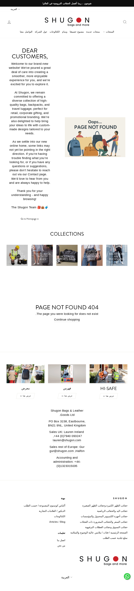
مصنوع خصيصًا (77, 31)
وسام (64, 31)
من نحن (61, 545)
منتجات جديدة (93, 31)
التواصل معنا (26, 31)
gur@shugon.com (62, 451)
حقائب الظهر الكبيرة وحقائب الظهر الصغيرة (104, 505)
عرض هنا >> (108, 396)
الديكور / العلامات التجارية (52, 511)
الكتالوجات (55, 31)
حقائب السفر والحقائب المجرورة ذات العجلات (103, 521)
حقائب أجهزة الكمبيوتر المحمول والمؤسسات (104, 516)
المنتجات (109, 31)
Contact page (37, 174)
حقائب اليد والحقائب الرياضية (112, 511)
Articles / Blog (57, 521)
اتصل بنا (61, 540)
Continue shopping (67, 319)
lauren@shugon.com (67, 440)
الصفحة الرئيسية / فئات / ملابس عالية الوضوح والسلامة (98, 532)
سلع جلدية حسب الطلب (115, 538)
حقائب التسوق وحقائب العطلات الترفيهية (106, 527)
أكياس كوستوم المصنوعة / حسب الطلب (44, 505)
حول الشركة (41, 31)
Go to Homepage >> (30, 218)
